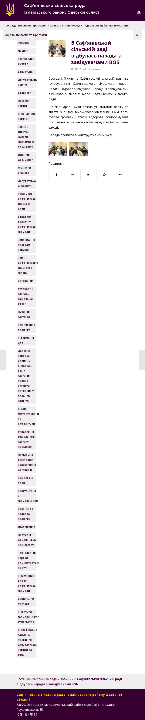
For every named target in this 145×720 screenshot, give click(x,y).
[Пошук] (137, 35)
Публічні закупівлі (24, 314)
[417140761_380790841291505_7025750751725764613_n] (57, 48)
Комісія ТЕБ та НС (25, 480)
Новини (95, 69)
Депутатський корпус (27, 82)
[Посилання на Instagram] (114, 714)
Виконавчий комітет (26, 116)
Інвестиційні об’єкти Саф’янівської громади (27, 583)
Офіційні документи (25, 157)
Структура (25, 72)
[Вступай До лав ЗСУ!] (3, 360)
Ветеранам (25, 280)
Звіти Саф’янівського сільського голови (27, 265)
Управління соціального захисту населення (26, 439)
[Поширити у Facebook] (57, 174)
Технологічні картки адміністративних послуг (27, 560)
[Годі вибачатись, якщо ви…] (142, 360)
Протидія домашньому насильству (27, 540)
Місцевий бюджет (24, 170)
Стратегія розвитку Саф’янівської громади (27, 224)
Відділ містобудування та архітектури (27, 416)
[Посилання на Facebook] (108, 714)
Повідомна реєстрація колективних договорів (27, 462)
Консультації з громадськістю (27, 496)
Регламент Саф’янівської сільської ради (27, 201)
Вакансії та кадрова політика (25, 514)
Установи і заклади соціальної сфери (25, 296)
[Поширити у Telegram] (72, 174)
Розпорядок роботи (26, 61)
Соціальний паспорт (26, 601)
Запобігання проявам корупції (26, 245)
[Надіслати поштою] (120, 174)
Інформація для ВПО (26, 340)
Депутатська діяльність (27, 183)
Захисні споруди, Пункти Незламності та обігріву (26, 137)
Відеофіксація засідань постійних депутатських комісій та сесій (27, 642)
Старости (24, 93)
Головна (23, 42)
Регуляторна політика (26, 327)
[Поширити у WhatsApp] (104, 174)
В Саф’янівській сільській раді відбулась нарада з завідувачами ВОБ (96, 52)
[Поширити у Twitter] (88, 174)
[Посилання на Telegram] (125, 714)
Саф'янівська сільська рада (37, 679)
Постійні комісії (23, 103)
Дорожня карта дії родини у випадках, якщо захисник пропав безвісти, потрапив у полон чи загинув (26, 376)
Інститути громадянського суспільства (27, 617)
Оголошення (26, 527)
